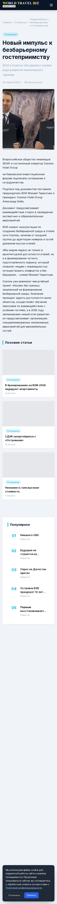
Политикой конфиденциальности (24, 887)
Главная (7, 22)
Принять (31, 895)
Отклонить (14, 895)
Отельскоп (21, 22)
